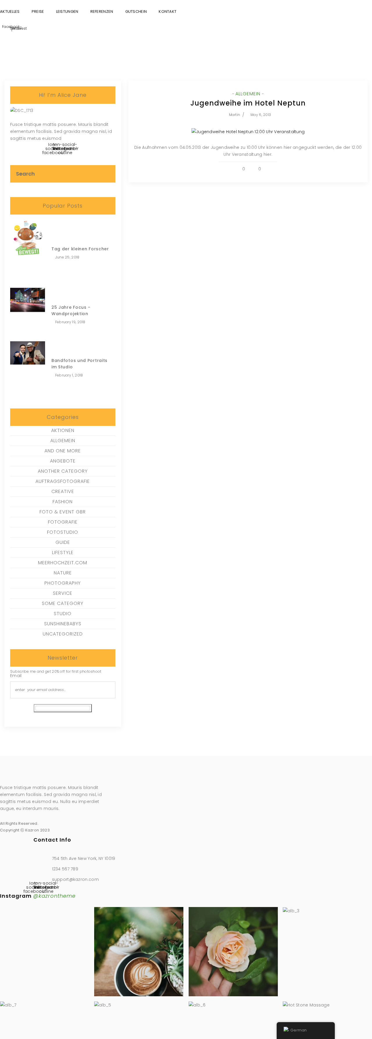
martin (234, 114)
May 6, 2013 (261, 114)
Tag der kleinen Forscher (80, 249)
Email (16, 676)
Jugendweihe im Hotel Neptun (248, 103)
